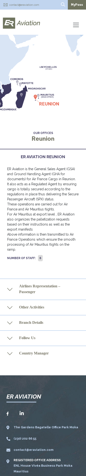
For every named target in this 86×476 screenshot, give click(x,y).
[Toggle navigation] (76, 24)
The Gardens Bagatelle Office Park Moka (46, 427)
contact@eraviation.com (24, 4)
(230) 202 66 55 (25, 438)
